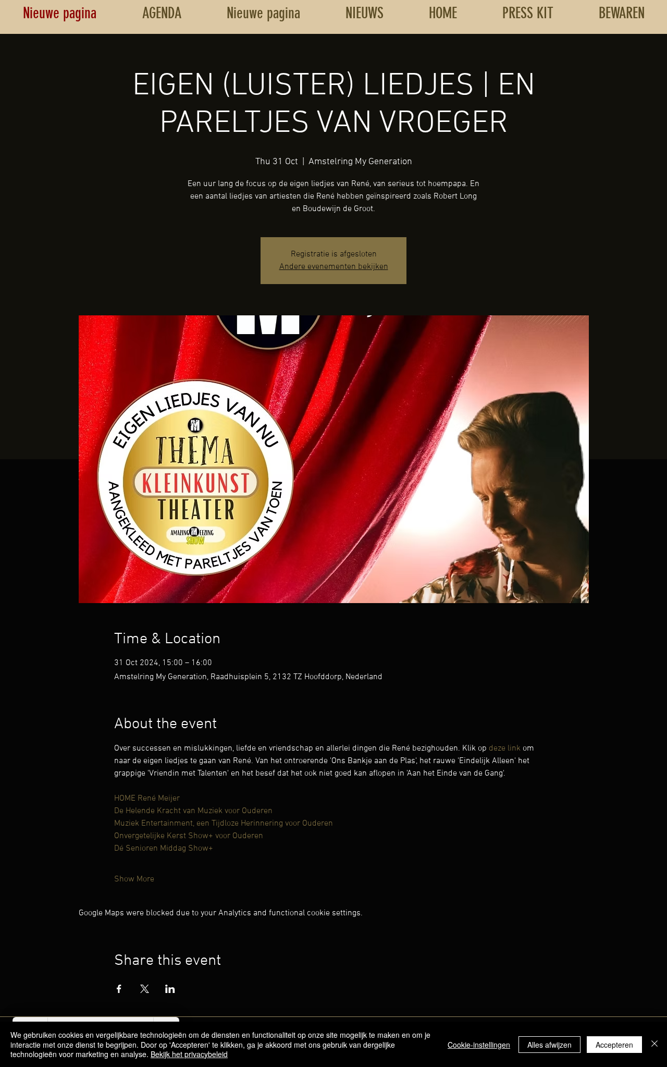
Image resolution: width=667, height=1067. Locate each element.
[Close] (654, 1044)
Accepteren (614, 1044)
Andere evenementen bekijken (333, 267)
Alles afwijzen (549, 1044)
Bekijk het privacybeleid (189, 1054)
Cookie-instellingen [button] (479, 1044)
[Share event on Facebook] (119, 989)
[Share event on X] (145, 989)
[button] (621, 13)
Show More (134, 879)
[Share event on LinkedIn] (170, 989)
